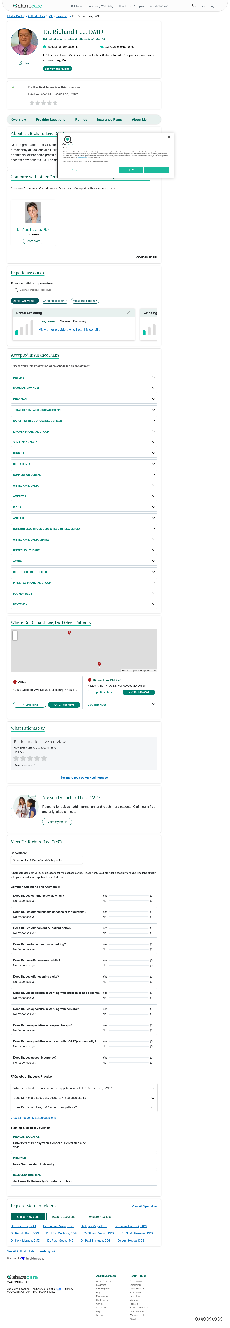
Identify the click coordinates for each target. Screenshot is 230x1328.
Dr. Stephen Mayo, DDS (58, 1226)
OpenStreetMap (139, 670)
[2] (37, 101)
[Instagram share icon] (203, 1320)
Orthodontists (36, 16)
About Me (139, 119)
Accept (156, 170)
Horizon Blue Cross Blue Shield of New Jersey (46, 528)
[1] (31, 101)
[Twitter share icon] (214, 1320)
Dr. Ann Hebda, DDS (131, 1240)
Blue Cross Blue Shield (30, 572)
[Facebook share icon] (198, 1320)
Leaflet (125, 670)
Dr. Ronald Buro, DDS (25, 1233)
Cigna (17, 507)
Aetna (17, 561)
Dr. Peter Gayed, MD (60, 1240)
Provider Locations (50, 119)
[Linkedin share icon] (209, 1320)
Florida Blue (22, 593)
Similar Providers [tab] (28, 1216)
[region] (115, 155)
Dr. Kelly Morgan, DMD (25, 1240)
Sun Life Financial (26, 442)
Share (27, 63)
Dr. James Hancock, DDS (131, 1226)
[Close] (169, 137)
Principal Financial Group (32, 582)
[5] (55, 101)
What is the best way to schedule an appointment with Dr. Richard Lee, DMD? (62, 1088)
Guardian (20, 399)
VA (51, 16)
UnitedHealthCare (26, 550)
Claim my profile (57, 822)
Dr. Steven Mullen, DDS (99, 1233)
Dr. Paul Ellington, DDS (96, 1240)
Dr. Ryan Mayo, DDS (94, 1226)
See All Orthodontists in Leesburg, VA (31, 1251)
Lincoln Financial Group (31, 431)
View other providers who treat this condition (70, 329)
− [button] (15, 638)
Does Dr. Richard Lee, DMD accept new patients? (45, 1107)
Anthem (18, 518)
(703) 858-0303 (65, 704)
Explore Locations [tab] (63, 1216)
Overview (19, 119)
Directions (31, 704)
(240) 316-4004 (140, 692)
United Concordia (26, 485)
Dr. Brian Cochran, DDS (61, 1233)
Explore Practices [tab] (100, 1216)
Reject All (131, 170)
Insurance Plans (109, 119)
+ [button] (15, 633)
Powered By (14, 1258)
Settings (75, 170)
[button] (59, 887)
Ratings (81, 119)
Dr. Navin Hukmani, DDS (137, 1233)
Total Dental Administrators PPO (37, 410)
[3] (43, 101)
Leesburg (62, 16)
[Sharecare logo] (46, 1277)
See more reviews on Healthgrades (84, 777)
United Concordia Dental (31, 539)
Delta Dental (22, 464)
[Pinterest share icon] (220, 1320)
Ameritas (19, 496)
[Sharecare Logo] (28, 5)
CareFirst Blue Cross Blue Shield (37, 421)
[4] (49, 101)
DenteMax (20, 604)
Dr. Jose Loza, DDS (23, 1226)
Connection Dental (27, 474)
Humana (18, 453)
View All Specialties (144, 1206)
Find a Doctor (15, 16)
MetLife (18, 377)
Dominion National (26, 388)
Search (194, 5)
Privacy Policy (82, 157)
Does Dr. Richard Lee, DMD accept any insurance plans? (49, 1098)
